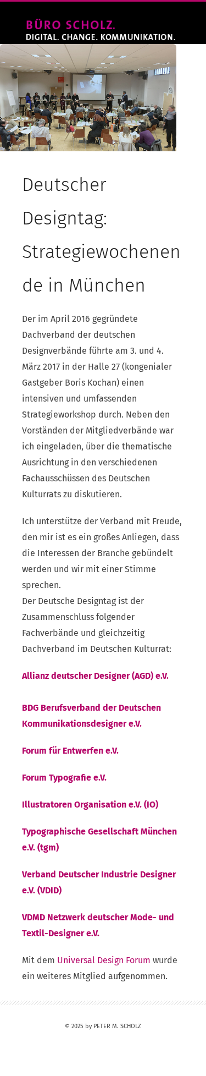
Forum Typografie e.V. (64, 777)
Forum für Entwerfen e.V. (70, 750)
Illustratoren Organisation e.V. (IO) (90, 804)
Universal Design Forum (104, 960)
